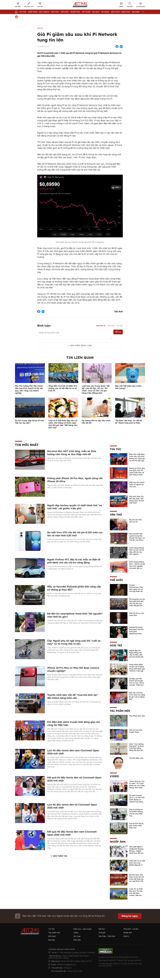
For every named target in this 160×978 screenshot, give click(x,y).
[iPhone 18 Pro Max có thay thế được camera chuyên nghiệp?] (30, 676)
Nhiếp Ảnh (75, 12)
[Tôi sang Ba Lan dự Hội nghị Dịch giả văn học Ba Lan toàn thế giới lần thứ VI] (118, 604)
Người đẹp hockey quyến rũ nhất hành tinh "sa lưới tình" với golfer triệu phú (74, 507)
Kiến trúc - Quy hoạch (38, 12)
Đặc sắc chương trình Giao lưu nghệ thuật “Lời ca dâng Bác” (137, 696)
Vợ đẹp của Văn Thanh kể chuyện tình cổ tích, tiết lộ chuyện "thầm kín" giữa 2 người (136, 683)
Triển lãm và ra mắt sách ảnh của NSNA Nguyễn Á (137, 863)
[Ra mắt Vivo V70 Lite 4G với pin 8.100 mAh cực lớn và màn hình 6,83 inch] (30, 540)
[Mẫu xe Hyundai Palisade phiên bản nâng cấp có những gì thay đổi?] (30, 595)
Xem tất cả (100, 326)
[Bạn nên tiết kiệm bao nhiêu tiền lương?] (130, 373)
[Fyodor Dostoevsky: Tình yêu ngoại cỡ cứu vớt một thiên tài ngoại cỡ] (118, 589)
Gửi (119, 332)
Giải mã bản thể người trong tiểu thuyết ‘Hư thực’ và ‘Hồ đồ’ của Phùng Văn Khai (137, 538)
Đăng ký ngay (130, 915)
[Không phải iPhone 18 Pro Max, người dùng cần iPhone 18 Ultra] (30, 486)
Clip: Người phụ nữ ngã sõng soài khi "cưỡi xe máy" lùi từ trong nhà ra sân (73, 642)
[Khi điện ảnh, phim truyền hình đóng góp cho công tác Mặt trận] (30, 730)
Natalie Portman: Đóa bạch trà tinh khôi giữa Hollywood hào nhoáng (136, 631)
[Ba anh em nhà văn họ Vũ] (118, 524)
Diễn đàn (77, 940)
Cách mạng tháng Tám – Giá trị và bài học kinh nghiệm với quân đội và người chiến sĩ (137, 566)
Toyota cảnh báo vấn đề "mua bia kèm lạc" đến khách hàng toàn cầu (72, 696)
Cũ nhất (120, 326)
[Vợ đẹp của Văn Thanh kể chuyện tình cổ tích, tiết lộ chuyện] (118, 683)
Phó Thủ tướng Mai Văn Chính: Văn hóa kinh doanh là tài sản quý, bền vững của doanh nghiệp (29, 389)
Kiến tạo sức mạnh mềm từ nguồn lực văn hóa (136, 484)
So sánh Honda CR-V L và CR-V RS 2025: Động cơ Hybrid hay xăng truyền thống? (136, 799)
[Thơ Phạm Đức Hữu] (118, 720)
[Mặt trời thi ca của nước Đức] (118, 618)
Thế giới (65, 12)
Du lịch (95, 12)
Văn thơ (55, 12)
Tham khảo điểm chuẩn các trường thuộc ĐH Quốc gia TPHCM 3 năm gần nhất (137, 668)
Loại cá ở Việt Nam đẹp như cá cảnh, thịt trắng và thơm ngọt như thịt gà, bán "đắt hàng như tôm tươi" (62, 424)
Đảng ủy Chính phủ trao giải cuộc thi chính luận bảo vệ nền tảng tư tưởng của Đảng (137, 472)
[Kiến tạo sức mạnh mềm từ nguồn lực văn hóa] (118, 487)
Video (114, 776)
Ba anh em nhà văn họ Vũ (135, 521)
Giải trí (116, 645)
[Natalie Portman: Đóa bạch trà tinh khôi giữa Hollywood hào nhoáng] (118, 632)
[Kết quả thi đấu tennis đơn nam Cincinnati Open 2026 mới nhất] (30, 840)
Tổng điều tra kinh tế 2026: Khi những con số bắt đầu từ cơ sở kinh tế (62, 388)
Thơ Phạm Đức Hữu (137, 716)
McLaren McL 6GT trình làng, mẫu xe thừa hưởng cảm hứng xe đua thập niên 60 (71, 453)
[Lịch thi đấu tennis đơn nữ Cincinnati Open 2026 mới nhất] (30, 813)
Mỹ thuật (86, 12)
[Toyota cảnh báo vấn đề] (30, 703)
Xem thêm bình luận (81, 345)
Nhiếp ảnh (117, 841)
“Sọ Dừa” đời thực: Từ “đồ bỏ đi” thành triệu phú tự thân (128, 421)
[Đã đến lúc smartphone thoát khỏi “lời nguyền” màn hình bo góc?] (30, 622)
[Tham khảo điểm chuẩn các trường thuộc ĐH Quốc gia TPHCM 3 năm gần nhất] (118, 669)
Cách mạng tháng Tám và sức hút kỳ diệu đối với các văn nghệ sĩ (136, 551)
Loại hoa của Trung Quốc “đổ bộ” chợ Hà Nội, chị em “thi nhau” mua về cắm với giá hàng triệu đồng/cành (95, 389)
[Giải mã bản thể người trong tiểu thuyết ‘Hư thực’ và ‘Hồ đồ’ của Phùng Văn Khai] (118, 538)
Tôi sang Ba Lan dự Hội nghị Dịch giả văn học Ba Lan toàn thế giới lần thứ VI (137, 603)
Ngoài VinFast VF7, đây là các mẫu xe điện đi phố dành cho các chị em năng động (73, 561)
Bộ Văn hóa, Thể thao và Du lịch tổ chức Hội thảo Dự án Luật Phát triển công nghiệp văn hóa (136, 880)
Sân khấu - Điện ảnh (120, 12)
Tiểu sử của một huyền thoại (135, 731)
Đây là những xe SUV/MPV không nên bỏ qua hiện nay (136, 812)
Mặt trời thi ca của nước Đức (136, 614)
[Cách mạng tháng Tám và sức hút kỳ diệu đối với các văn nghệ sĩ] (118, 552)
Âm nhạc (105, 12)
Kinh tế (40, 28)
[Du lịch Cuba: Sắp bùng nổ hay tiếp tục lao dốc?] (30, 407)
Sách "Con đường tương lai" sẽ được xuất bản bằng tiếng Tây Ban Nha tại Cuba (136, 748)
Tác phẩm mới (120, 710)
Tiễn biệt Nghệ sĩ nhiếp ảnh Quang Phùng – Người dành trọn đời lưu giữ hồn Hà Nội (136, 851)
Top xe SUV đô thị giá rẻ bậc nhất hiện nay (136, 825)
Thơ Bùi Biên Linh (136, 758)
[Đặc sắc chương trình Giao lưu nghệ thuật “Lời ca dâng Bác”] (118, 697)
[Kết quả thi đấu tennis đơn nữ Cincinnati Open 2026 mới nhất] (30, 786)
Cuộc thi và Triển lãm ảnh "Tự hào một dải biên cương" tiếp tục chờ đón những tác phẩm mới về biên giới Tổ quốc (137, 895)
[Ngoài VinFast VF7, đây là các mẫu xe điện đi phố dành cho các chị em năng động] (30, 568)
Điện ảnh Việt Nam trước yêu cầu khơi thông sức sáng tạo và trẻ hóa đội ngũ (137, 457)
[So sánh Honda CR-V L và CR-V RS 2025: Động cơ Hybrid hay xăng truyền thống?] (118, 800)
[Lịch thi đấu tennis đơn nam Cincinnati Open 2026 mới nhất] (30, 759)
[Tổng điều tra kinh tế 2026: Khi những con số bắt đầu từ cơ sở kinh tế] (63, 373)
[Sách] (118, 748)
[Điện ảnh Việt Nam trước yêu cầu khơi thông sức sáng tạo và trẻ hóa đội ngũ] (118, 459)
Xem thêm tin (60, 856)
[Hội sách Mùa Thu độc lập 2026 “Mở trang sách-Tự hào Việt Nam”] (118, 501)
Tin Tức (22, 12)
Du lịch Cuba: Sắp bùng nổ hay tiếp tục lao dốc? (29, 421)
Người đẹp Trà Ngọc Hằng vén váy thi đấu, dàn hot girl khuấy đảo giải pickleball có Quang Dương (136, 655)
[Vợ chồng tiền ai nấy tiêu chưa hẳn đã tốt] (97, 407)
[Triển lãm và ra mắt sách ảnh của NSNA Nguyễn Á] (118, 865)
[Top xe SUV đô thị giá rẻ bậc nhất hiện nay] (118, 828)
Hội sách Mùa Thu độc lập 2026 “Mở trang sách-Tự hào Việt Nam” (136, 499)
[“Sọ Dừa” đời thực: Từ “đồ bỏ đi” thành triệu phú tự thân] (130, 407)
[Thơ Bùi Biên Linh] (118, 762)
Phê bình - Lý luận (130, 929)
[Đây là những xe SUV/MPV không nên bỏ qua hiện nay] (118, 814)
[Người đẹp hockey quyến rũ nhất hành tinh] (30, 513)
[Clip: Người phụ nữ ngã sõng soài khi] (30, 649)
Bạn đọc (136, 12)
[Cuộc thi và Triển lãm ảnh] (118, 893)
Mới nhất (111, 326)
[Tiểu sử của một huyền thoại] (118, 734)
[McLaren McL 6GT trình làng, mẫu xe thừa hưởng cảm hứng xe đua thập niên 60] (30, 459)
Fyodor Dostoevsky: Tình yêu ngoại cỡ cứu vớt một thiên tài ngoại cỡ (136, 589)
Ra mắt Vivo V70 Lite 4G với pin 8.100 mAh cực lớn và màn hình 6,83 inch (75, 534)
